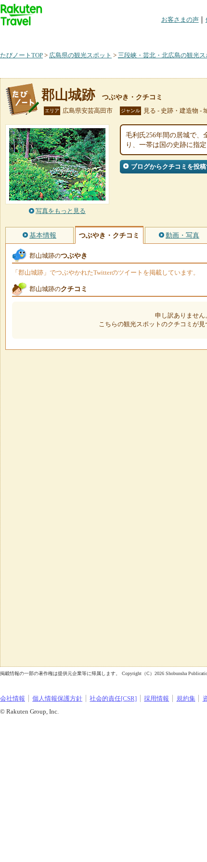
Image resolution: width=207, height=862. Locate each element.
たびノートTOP (21, 55)
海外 (73, 36)
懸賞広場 (112, 36)
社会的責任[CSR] (113, 698)
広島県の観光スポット (80, 55)
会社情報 (12, 698)
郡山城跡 (68, 94)
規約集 (186, 698)
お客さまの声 (180, 19)
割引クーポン (152, 36)
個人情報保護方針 (57, 698)
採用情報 (156, 698)
